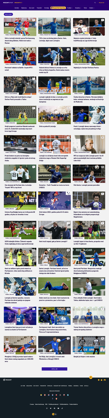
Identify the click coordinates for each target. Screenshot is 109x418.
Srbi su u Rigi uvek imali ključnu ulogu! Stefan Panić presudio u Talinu (18, 98)
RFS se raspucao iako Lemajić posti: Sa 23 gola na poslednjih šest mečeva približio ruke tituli (88, 158)
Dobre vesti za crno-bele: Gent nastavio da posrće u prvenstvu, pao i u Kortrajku (54, 299)
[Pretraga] (95, 2)
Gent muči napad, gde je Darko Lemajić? (53, 241)
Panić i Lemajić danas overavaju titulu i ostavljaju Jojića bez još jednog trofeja (87, 127)
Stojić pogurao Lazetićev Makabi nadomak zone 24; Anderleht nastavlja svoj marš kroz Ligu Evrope (20, 128)
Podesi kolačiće (74, 404)
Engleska (46, 64)
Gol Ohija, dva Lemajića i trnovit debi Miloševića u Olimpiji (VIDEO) (51, 358)
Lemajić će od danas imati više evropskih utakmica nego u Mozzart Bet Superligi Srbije (53, 158)
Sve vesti (36, 385)
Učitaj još (54, 369)
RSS (46, 404)
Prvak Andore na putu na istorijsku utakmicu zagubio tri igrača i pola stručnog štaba (20, 158)
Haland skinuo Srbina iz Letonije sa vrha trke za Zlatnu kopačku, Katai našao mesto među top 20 (54, 70)
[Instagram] (47, 408)
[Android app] (99, 380)
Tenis (81, 385)
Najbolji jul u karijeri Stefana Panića (86, 68)
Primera (46, 208)
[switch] (54, 414)
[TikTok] (62, 408)
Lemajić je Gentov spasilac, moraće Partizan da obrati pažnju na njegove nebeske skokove (17, 300)
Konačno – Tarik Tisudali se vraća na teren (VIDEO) (54, 186)
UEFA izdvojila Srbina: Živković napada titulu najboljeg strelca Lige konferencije (19, 242)
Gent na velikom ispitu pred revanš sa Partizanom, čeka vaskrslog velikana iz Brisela (18, 270)
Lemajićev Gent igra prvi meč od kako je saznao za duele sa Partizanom (19, 328)
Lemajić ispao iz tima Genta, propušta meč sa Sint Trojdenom (89, 242)
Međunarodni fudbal (15, 34)
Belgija (46, 181)
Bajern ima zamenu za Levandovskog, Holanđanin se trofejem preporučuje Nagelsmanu (87, 214)
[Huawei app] (105, 380)
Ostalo (86, 385)
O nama (32, 404)
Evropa (81, 93)
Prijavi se (101, 2)
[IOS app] (101, 380)
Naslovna (29, 385)
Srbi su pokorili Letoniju (47, 126)
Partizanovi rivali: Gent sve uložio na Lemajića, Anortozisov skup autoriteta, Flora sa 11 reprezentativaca (53, 329)
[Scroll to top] (90, 377)
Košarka (76, 385)
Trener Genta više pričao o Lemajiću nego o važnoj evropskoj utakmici (89, 328)
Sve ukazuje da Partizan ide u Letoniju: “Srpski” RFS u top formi (18, 186)
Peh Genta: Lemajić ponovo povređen (87, 185)
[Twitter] (50, 408)
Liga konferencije (83, 34)
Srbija (46, 265)
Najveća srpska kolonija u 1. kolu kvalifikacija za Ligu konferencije (85, 39)
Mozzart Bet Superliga (60, 385)
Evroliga (49, 385)
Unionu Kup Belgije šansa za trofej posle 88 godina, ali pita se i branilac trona (20, 213)
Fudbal (7, 34)
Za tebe (23, 385)
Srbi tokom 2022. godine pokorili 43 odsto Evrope (53, 213)
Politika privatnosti (53, 404)
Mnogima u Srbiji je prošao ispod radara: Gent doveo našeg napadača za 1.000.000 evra (19, 359)
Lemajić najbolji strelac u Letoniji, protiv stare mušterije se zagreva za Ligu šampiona (53, 99)
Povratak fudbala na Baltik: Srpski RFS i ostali (19, 69)
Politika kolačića (64, 404)
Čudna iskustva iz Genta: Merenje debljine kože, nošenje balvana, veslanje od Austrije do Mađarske (89, 99)
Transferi (43, 385)
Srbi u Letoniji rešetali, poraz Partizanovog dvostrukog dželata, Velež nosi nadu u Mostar (20, 40)
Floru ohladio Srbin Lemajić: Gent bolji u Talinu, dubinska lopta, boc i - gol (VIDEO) (88, 299)
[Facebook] (54, 408)
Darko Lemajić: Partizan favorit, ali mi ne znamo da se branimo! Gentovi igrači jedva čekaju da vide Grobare (54, 270)
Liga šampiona (13, 93)
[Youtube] (58, 408)
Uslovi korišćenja (39, 404)
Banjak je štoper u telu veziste (84, 356)
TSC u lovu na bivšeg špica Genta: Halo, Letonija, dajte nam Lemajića (53, 39)
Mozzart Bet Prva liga (50, 34)
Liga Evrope (13, 152)
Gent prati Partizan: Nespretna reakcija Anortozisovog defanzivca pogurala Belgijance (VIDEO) (87, 270)
